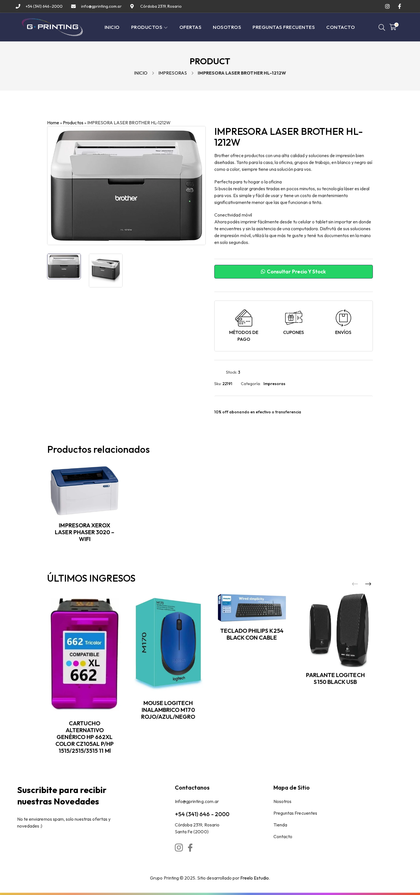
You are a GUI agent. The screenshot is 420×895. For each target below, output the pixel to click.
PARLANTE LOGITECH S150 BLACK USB (335, 678)
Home (53, 122)
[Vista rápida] (119, 489)
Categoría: (250, 383)
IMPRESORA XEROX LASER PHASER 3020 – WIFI (84, 532)
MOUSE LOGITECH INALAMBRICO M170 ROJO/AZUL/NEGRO (168, 709)
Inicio (140, 73)
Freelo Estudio (254, 878)
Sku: (217, 383)
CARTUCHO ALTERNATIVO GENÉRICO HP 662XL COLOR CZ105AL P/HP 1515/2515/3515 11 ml (84, 737)
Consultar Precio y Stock (296, 271)
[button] (368, 584)
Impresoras (172, 73)
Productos (73, 122)
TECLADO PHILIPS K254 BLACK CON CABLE (251, 634)
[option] (64, 266)
